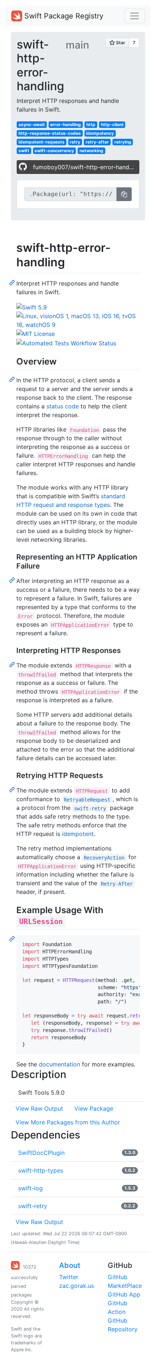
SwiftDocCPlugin (41, 1152)
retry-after (97, 142)
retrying (122, 142)
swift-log (30, 1188)
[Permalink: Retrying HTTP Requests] (12, 789)
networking (91, 150)
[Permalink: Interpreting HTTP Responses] (12, 664)
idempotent (78, 833)
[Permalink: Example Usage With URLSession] (12, 938)
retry (75, 142)
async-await (32, 124)
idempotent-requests (42, 142)
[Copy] (124, 194)
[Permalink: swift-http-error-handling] (12, 282)
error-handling (65, 124)
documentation (59, 1064)
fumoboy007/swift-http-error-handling (86, 167)
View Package (93, 1108)
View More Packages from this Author (68, 1122)
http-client (112, 124)
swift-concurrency (54, 150)
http (90, 124)
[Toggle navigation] (134, 16)
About (69, 1265)
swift (24, 150)
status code (62, 406)
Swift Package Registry (62, 16)
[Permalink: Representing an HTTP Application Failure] (12, 580)
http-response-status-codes (50, 133)
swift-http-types (40, 1170)
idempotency (100, 133)
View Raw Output (39, 1108)
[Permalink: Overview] (12, 379)
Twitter (68, 1277)
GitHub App (124, 1294)
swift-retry (32, 1206)
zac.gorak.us (76, 1285)
